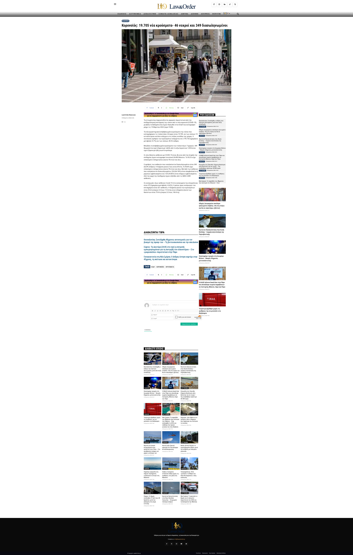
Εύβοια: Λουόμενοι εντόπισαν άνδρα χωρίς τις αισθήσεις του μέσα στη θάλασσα (170, 474)
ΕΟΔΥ (153, 267)
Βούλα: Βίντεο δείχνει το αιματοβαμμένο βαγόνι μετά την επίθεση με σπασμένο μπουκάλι (189, 448)
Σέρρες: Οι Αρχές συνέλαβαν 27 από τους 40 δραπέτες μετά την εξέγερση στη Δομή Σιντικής (152, 500)
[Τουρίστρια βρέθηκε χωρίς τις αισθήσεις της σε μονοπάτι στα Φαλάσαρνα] (152, 409)
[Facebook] (214, 4)
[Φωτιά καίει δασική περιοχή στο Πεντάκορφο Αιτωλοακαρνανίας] (171, 437)
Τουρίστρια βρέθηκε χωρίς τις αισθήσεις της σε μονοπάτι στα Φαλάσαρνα (152, 419)
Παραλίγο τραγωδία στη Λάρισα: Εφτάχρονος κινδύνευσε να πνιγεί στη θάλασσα (151, 474)
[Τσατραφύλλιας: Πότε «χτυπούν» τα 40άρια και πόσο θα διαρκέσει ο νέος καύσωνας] (189, 463)
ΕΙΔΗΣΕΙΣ (125, 21)
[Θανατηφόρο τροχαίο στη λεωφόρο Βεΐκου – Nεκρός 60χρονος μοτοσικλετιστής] (152, 383)
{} (175, 310)
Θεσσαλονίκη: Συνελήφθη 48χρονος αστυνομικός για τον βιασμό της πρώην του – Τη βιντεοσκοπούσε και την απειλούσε (171, 241)
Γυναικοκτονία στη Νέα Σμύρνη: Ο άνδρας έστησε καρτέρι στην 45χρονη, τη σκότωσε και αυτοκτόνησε (170, 258)
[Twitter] (171, 544)
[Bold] (152, 311)
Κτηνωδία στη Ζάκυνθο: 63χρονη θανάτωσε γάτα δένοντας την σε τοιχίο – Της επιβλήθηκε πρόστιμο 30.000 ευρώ (189, 395)
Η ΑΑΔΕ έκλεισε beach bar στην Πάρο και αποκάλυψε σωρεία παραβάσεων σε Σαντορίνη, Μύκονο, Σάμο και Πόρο (170, 395)
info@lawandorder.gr (179, 539)
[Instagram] (219, 4)
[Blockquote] (168, 311)
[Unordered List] (165, 311)
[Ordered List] (163, 311)
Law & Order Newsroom (129, 115)
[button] (237, 14)
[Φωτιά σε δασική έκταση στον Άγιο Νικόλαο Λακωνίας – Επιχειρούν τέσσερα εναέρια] (171, 488)
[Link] (173, 311)
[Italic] (155, 311)
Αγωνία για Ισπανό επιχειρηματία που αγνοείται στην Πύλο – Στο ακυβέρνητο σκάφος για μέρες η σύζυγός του (152, 449)
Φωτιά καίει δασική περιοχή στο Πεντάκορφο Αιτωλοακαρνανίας (170, 447)
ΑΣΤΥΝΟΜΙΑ (147, 363)
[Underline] (157, 311)
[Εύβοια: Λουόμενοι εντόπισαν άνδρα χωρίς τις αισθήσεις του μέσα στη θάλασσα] (171, 463)
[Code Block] (170, 311)
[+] (178, 310)
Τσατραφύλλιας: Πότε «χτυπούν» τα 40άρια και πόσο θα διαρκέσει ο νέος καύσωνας (189, 474)
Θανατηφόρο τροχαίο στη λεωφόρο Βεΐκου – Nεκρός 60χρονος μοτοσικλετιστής (152, 393)
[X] (235, 4)
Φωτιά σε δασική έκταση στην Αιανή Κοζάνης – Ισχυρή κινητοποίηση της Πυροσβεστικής (188, 369)
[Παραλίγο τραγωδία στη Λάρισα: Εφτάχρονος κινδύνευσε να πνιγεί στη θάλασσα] (152, 463)
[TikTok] (230, 4)
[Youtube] (181, 544)
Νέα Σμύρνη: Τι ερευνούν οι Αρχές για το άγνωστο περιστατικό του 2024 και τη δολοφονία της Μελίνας (189, 499)
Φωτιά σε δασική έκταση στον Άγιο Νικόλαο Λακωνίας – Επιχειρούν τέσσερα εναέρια (170, 499)
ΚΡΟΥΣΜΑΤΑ (170, 267)
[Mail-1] (186, 544)
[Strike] (160, 311)
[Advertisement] (171, 211)
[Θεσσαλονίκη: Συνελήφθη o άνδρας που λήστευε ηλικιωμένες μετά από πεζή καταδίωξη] (152, 358)
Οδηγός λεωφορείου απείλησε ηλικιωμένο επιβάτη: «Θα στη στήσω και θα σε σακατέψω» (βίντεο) (171, 369)
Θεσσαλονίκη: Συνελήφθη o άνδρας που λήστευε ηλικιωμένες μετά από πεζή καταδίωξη (152, 369)
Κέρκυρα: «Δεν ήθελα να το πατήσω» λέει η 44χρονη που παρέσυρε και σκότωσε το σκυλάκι (189, 420)
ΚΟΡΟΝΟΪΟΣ (160, 267)
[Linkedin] (224, 4)
